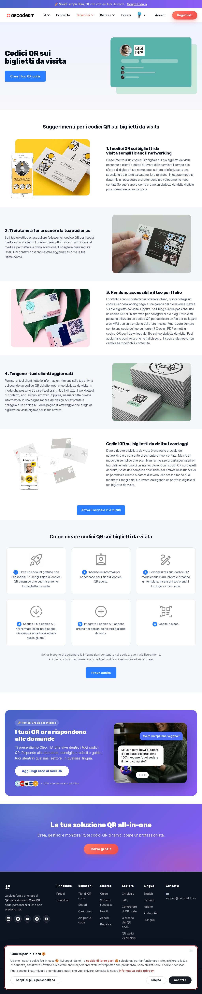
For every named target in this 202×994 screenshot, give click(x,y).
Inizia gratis (101, 849)
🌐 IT (139, 15)
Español (149, 900)
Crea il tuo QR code (25, 76)
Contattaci (62, 900)
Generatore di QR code (129, 909)
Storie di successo (106, 902)
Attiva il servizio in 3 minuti (101, 510)
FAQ (124, 900)
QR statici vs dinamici (129, 936)
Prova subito (101, 673)
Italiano (148, 906)
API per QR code (85, 920)
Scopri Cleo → (137, 4)
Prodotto (63, 15)
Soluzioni (83, 15)
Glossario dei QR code (128, 922)
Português (150, 913)
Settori (82, 904)
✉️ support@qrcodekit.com (181, 896)
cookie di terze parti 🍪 (102, 960)
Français (149, 919)
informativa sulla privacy (136, 970)
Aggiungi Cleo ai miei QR (42, 771)
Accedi (160, 15)
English (148, 893)
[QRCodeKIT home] (20, 15)
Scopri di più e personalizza (35, 980)
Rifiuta (156, 980)
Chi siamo (128, 893)
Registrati (184, 15)
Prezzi (126, 15)
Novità (104, 911)
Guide (104, 893)
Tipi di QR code (84, 896)
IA (44, 15)
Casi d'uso (85, 911)
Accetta (180, 980)
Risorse (105, 15)
